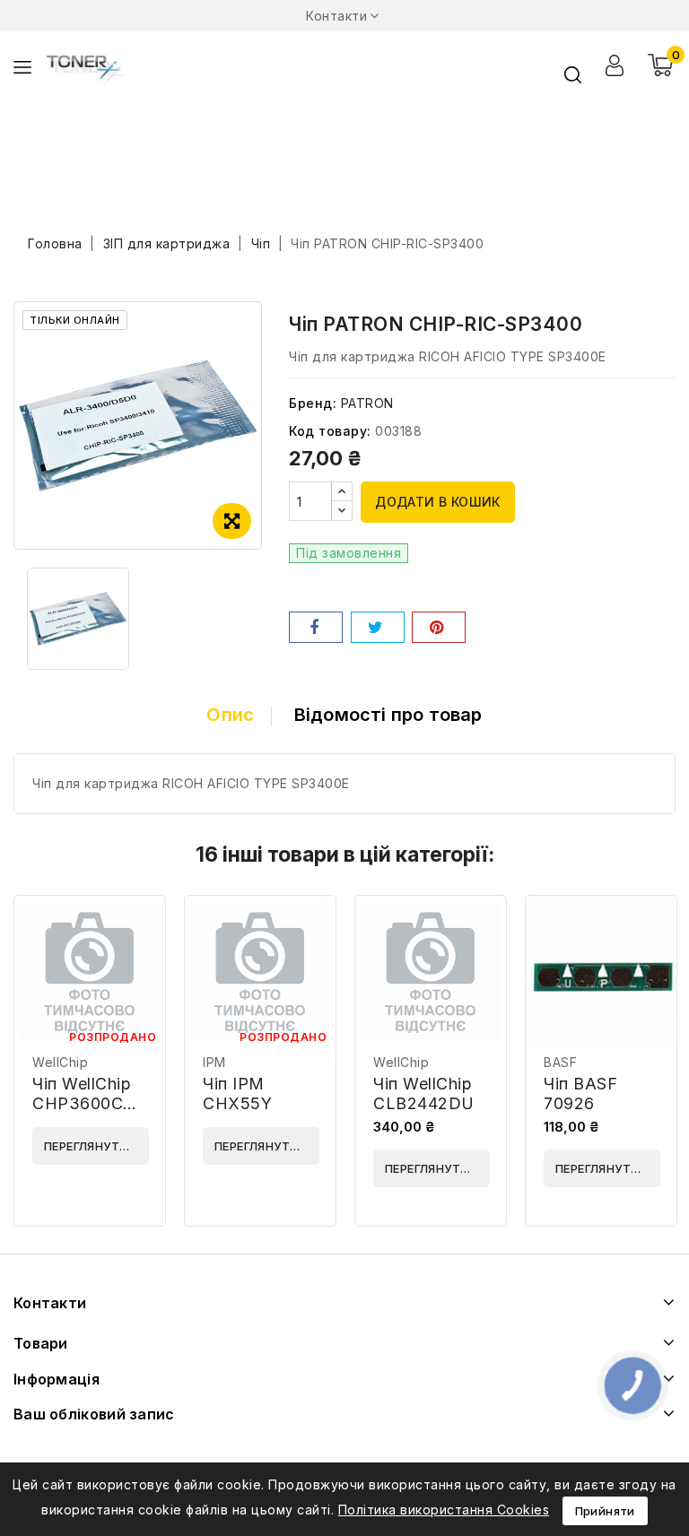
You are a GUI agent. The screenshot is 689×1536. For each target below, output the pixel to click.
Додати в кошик (438, 501)
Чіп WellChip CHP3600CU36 (95, 1093)
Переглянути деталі (96, 1146)
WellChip (60, 1062)
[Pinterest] (439, 627)
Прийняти (605, 1511)
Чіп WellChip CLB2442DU (424, 1093)
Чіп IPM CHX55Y (237, 1093)
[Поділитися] (316, 627)
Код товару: (330, 430)
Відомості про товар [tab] (388, 714)
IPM (214, 1062)
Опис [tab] (230, 714)
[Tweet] (378, 627)
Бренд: (312, 403)
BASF (560, 1062)
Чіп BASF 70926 (580, 1093)
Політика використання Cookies (444, 1509)
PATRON (367, 403)
